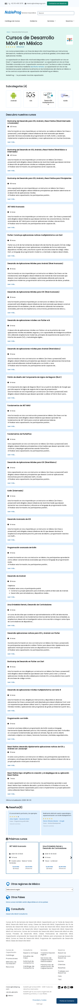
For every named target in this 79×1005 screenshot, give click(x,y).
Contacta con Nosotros (57, 3)
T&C (60, 979)
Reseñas (61, 968)
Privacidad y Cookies (39, 1000)
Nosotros (69, 21)
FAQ (60, 976)
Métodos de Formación (11, 963)
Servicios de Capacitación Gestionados (47, 960)
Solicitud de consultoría (28, 962)
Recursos (10, 967)
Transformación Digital (48, 954)
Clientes (61, 964)
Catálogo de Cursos (12, 21)
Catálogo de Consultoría (28, 967)
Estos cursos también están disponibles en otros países (27, 902)
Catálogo (10, 955)
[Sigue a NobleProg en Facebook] (65, 987)
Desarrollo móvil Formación (20, 32)
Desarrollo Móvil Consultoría (16, 914)
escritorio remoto (37, 67)
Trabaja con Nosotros (63, 972)
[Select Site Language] (6, 3)
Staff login (40, 1004)
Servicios (50, 21)
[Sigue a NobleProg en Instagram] (68, 987)
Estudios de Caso (28, 957)
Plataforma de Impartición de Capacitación (47, 966)
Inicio (8, 32)
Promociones (12, 958)
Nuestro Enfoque (30, 953)
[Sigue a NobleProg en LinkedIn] (59, 987)
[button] (70, 857)
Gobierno (33, 21)
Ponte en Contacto (67, 1001)
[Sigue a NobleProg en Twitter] (62, 987)
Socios (61, 961)
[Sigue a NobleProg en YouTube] (71, 987)
